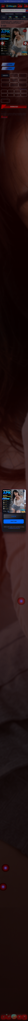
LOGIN (13, 516)
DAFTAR (14, 521)
